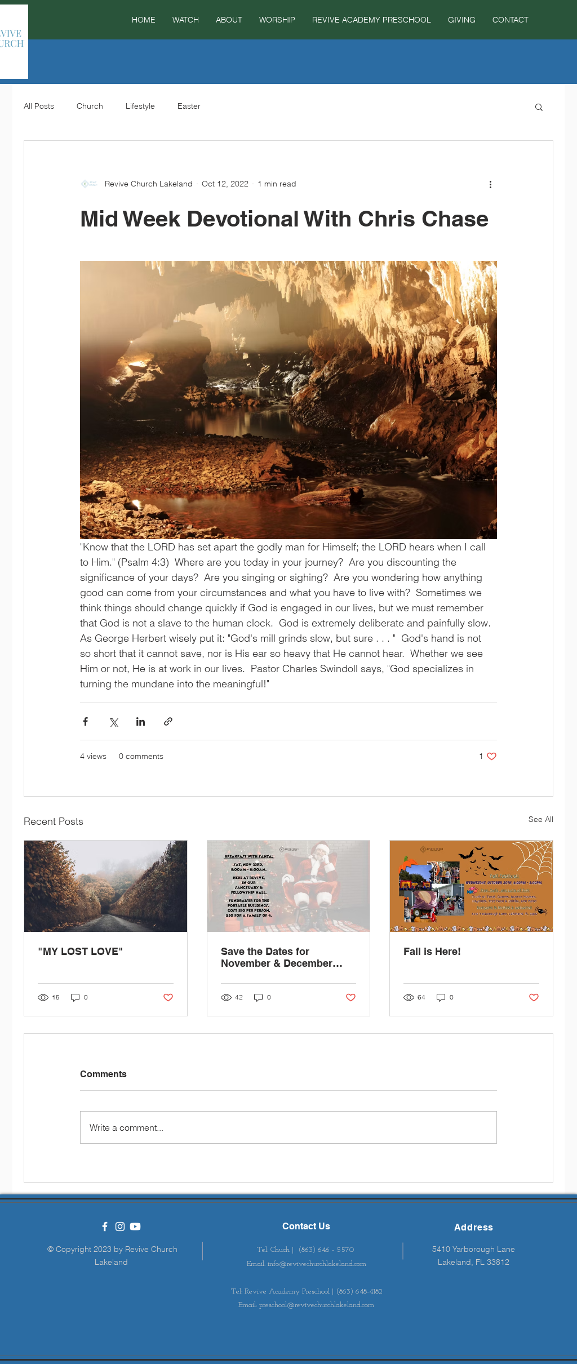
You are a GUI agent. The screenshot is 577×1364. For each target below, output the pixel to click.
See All (541, 819)
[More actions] (490, 183)
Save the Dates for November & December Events (276, 957)
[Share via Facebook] (85, 721)
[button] (277, 20)
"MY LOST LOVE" (80, 951)
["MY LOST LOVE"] (105, 886)
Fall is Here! (432, 951)
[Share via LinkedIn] (140, 721)
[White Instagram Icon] (120, 1226)
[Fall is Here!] (471, 886)
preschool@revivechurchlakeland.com (316, 1305)
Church (90, 106)
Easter (189, 106)
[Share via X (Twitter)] (113, 721)
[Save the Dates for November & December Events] (288, 886)
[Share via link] (168, 721)
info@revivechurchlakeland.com (317, 1264)
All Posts (39, 106)
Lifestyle (140, 106)
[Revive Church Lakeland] (105, 1226)
